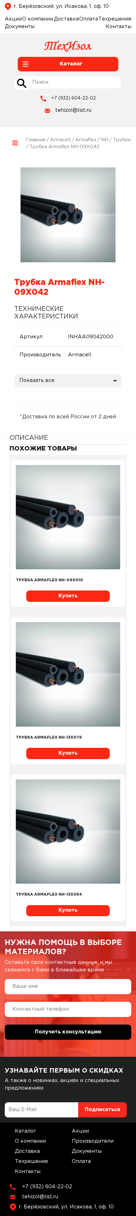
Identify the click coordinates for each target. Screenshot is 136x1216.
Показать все (36, 380)
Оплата (88, 19)
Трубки (122, 140)
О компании (37, 19)
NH (104, 140)
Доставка (66, 19)
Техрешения (114, 19)
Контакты (118, 26)
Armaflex (85, 140)
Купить (68, 596)
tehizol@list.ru (73, 110)
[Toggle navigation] (15, 143)
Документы (19, 26)
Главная (35, 140)
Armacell (60, 140)
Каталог (25, 1131)
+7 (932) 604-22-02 (73, 98)
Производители (93, 1141)
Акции (13, 19)
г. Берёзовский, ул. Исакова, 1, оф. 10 (61, 6)
